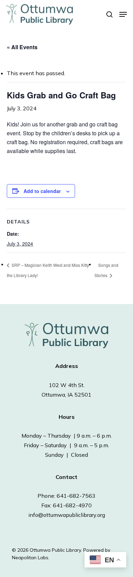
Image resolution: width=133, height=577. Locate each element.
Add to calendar (42, 191)
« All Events (22, 47)
